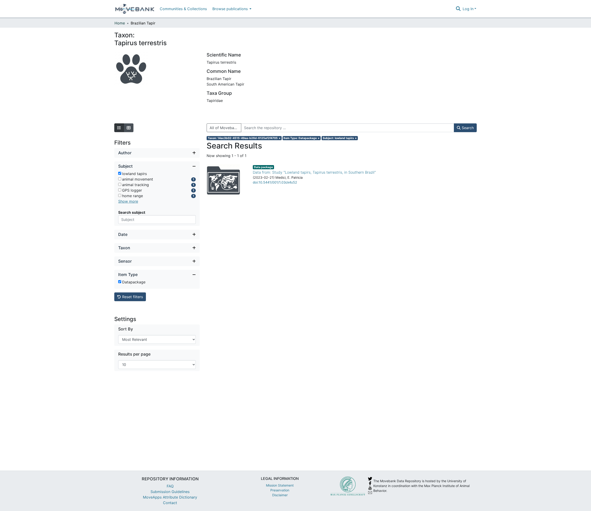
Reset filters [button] (132, 296)
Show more (128, 201)
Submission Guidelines (170, 491)
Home (120, 23)
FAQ (170, 486)
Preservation (279, 490)
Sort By (125, 329)
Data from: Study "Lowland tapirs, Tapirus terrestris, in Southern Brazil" (314, 172)
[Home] (134, 9)
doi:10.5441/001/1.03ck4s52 (275, 182)
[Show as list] (119, 127)
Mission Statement (280, 485)
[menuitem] (231, 8)
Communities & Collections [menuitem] (183, 8)
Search (467, 127)
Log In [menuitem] (468, 8)
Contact (170, 502)
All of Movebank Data (225, 127)
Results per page (134, 354)
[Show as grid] (128, 127)
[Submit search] (458, 9)
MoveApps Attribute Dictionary (170, 497)
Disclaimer (280, 495)
